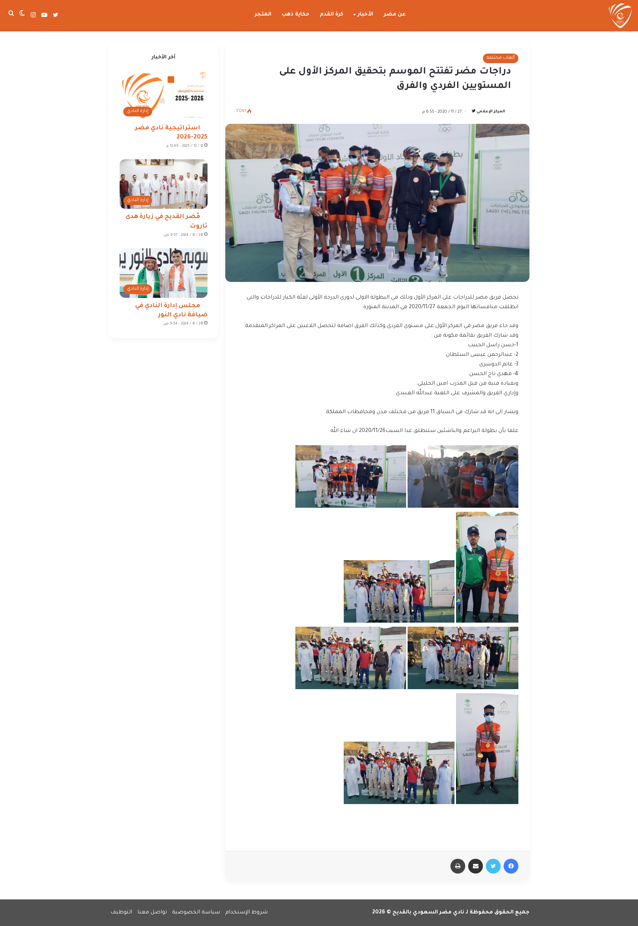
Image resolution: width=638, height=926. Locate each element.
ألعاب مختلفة (501, 58)
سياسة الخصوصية (196, 913)
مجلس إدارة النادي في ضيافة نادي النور (171, 311)
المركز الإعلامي (491, 112)
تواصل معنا (152, 913)
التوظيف (121, 913)
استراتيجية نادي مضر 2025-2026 (171, 133)
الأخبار (365, 15)
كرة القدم (331, 15)
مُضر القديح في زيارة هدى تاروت (166, 221)
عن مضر (395, 15)
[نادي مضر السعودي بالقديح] (620, 16)
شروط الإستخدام (246, 913)
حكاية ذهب (295, 15)
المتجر (263, 15)
